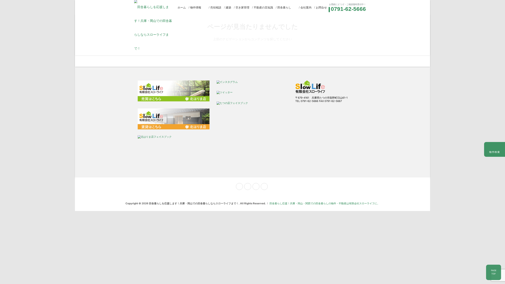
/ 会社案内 (305, 7)
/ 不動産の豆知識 (262, 7)
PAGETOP (493, 272)
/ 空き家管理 (241, 7)
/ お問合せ (320, 7)
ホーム (182, 7)
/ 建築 (227, 7)
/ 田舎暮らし (283, 7)
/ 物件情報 (195, 7)
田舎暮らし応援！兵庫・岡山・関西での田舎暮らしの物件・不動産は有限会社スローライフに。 (324, 203)
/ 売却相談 (215, 7)
